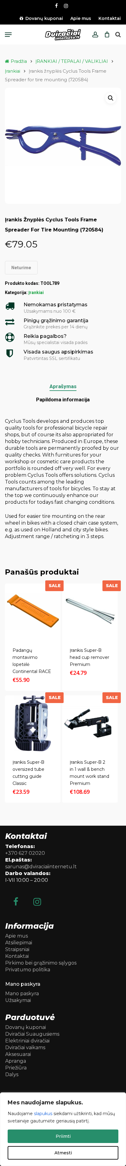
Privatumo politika (27, 970)
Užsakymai (18, 1000)
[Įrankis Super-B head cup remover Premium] (90, 611)
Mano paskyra (22, 993)
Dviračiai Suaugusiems (32, 1034)
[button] (8, 35)
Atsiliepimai (18, 943)
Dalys (11, 1074)
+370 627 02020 (25, 853)
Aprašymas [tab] (63, 386)
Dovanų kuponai (25, 1027)
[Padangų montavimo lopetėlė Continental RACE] (33, 611)
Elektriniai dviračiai (27, 1041)
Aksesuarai (18, 1054)
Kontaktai (17, 956)
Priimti (63, 1136)
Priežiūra (16, 1068)
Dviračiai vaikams (25, 1047)
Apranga (15, 1061)
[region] (63, 1129)
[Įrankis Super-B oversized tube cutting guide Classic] (33, 723)
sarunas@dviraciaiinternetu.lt (41, 867)
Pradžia (19, 61)
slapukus (43, 1113)
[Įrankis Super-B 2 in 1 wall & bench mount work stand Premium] (90, 723)
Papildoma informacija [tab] (63, 399)
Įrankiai (12, 71)
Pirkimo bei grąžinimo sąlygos (40, 963)
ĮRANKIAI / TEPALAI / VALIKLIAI (71, 61)
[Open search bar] (118, 35)
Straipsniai (17, 949)
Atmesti (63, 1153)
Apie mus (16, 936)
